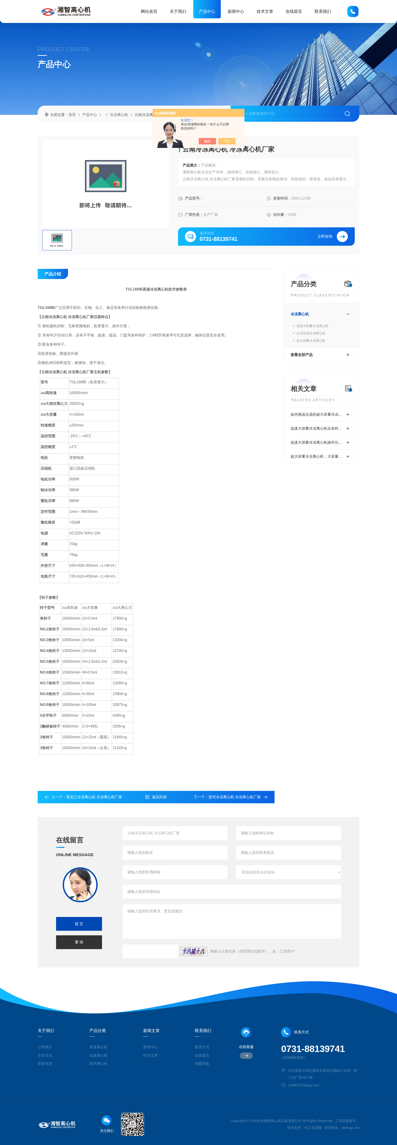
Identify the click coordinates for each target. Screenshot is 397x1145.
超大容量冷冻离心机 (310, 340)
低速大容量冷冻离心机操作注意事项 (320, 442)
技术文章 (265, 11)
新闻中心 (236, 11)
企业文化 (45, 1055)
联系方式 (202, 1047)
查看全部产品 (302, 355)
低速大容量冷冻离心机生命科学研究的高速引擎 (321, 428)
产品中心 (207, 11)
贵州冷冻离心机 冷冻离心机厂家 (234, 797)
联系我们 (323, 11)
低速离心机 (98, 1055)
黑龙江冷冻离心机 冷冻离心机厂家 (94, 797)
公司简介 (45, 1047)
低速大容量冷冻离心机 (312, 326)
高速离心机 (98, 1047)
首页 (72, 115)
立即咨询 (325, 236)
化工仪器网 (313, 1128)
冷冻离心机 (119, 115)
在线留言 (294, 11)
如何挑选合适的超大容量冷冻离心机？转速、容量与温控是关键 (321, 414)
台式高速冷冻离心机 (310, 333)
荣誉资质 (45, 1064)
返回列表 (159, 797)
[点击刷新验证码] (194, 951)
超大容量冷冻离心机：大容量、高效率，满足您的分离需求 (321, 456)
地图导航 (202, 1064)
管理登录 (331, 1128)
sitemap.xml (350, 1128)
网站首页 (149, 11)
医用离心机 (98, 1064)
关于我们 (178, 11)
